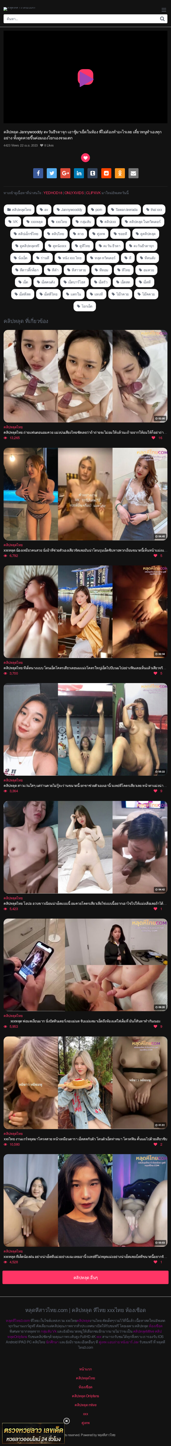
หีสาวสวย (78, 269)
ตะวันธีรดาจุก (143, 245)
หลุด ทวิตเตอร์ (105, 257)
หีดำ (55, 269)
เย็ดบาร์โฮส (76, 282)
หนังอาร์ (126, 1341)
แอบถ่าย (113, 1341)
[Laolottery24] (33, 1433)
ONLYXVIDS (74, 192)
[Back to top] (163, 1425)
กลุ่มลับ (85, 221)
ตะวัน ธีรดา (111, 245)
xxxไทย (61, 221)
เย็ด (25, 282)
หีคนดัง (149, 257)
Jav (136, 1341)
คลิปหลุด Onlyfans (85, 1395)
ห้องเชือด (156, 1325)
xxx (99, 1336)
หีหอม (103, 269)
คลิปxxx (110, 221)
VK (15, 221)
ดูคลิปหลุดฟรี (29, 245)
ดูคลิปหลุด (148, 233)
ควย (80, 233)
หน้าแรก (85, 1369)
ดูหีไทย (84, 245)
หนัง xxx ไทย (71, 257)
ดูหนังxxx (59, 245)
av (46, 209)
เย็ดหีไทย (50, 294)
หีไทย (125, 269)
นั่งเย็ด (22, 257)
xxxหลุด (36, 221)
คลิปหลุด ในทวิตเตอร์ (144, 221)
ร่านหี (44, 257)
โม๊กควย (122, 294)
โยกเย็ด (86, 306)
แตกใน (75, 294)
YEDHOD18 (52, 192)
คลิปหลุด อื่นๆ (85, 1277)
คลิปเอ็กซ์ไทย (27, 233)
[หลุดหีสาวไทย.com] (19, 9)
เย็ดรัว (102, 282)
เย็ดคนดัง (48, 282)
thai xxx (156, 209)
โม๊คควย (148, 294)
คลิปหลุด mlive (85, 1404)
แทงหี (98, 294)
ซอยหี (122, 233)
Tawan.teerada (126, 209)
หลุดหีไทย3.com (18, 1320)
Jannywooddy (71, 209)
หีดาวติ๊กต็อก (29, 269)
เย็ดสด (125, 282)
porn (98, 209)
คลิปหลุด (83, 1320)
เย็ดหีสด (24, 294)
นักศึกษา (52, 1341)
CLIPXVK (93, 192)
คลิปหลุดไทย (21, 209)
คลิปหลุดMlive (143, 1331)
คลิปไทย (57, 233)
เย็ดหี (146, 282)
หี (129, 257)
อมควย (148, 269)
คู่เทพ (100, 233)
